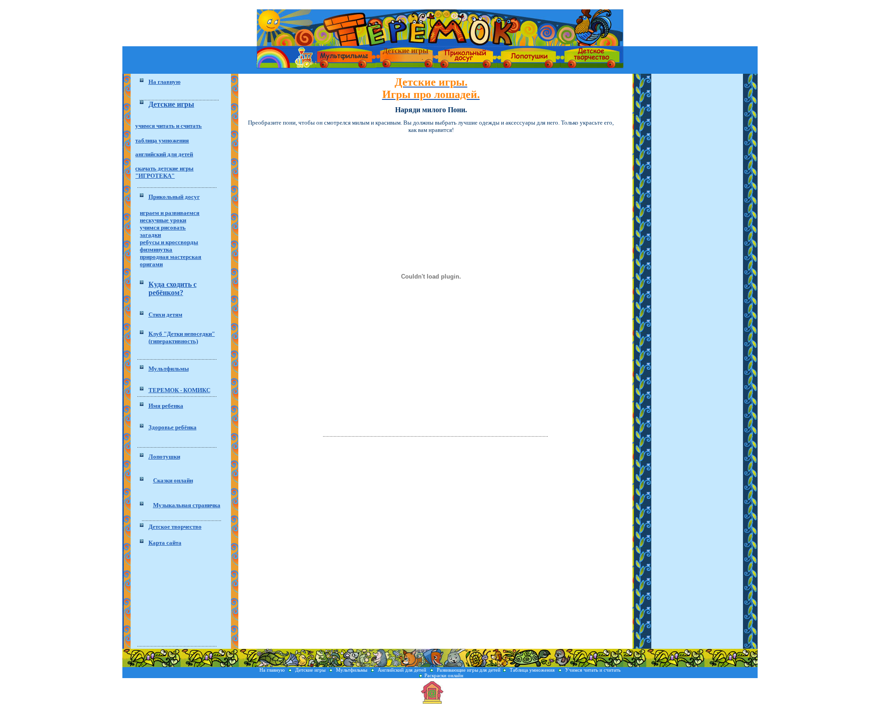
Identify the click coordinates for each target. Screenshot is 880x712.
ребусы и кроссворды (169, 242)
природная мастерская (170, 256)
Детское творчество (175, 526)
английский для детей (164, 154)
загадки (150, 234)
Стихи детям (165, 314)
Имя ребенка (165, 405)
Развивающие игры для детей (468, 670)
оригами (151, 264)
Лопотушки (164, 456)
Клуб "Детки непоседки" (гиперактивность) (181, 337)
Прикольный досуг (174, 196)
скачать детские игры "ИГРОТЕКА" (164, 172)
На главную (272, 670)
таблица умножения (162, 140)
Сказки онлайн (173, 480)
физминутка (156, 249)
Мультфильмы (168, 368)
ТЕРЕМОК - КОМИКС (179, 390)
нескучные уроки (163, 220)
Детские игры (311, 670)
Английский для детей (402, 670)
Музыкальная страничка (186, 505)
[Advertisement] (181, 598)
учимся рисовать (163, 227)
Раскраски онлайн (443, 675)
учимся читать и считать (168, 125)
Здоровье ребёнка (172, 427)
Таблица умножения (533, 670)
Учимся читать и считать (593, 670)
